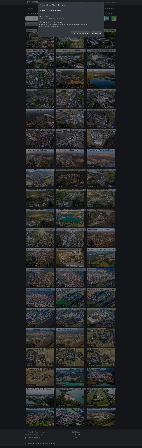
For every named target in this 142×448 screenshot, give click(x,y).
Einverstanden (96, 33)
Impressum (43, 10)
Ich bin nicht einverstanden (80, 33)
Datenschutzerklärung (54, 10)
